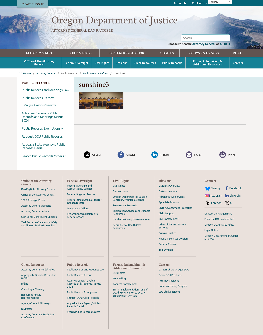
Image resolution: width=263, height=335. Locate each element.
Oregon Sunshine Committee (40, 105)
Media (237, 53)
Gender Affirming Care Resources (131, 219)
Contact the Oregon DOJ (218, 213)
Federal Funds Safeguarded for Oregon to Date (84, 201)
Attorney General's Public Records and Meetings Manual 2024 (43, 116)
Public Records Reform (95, 73)
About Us (180, 3)
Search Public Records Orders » (44, 156)
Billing (24, 283)
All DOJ (225, 44)
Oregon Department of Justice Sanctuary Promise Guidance (130, 198)
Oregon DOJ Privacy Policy (219, 224)
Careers (238, 63)
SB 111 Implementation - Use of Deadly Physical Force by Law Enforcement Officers (130, 292)
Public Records (172, 63)
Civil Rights (102, 63)
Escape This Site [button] (32, 4)
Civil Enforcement (168, 219)
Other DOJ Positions (170, 275)
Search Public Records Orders (83, 312)
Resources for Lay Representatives (31, 296)
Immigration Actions (78, 208)
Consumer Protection (126, 53)
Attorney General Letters (35, 211)
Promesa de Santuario (125, 205)
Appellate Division (169, 202)
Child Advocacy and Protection (176, 207)
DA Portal (26, 308)
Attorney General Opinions (36, 205)
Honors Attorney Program (173, 286)
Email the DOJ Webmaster (219, 219)
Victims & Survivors (204, 53)
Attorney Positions (169, 280)
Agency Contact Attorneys (36, 303)
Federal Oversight (76, 63)
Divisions (121, 63)
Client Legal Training (32, 289)
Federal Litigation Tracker (81, 194)
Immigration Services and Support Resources (131, 212)
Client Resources (145, 63)
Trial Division (166, 249)
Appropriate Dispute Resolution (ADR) (38, 277)
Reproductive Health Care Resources (127, 227)
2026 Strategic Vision (33, 200)
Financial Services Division (173, 238)
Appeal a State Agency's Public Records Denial (43, 146)
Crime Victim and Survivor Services (173, 226)
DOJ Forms (119, 273)
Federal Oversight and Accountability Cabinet (79, 187)
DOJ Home (25, 73)
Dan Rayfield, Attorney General (38, 189)
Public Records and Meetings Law (45, 90)
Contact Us (199, 3)
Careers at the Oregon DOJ (174, 269)
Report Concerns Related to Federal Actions (82, 215)
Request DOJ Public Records (42, 136)
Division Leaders (168, 191)
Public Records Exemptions (82, 292)
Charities (167, 53)
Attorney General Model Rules (38, 269)
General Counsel (168, 244)
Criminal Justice (167, 233)
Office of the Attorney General (39, 63)
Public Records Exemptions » (42, 128)
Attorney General (203, 44)
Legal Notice (211, 230)
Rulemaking (119, 278)
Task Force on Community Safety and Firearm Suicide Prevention (39, 224)
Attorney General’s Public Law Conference (38, 316)
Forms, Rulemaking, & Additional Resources (207, 63)
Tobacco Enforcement (125, 284)
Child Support (81, 53)
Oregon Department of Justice (114, 20)
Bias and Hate (120, 191)
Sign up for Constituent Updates (39, 216)
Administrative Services (172, 196)
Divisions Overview (169, 185)
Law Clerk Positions (169, 291)
